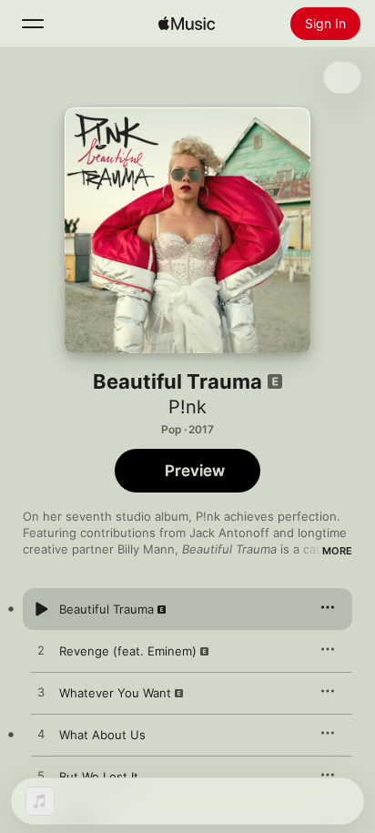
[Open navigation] (33, 24)
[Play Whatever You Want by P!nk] (41, 693)
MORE (337, 550)
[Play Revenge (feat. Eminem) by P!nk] (41, 651)
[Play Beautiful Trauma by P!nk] (41, 609)
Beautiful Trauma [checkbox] (106, 609)
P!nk (187, 407)
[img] (186, 23)
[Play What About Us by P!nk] (41, 734)
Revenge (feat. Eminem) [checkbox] (128, 651)
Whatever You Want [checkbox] (115, 693)
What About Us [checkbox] (102, 734)
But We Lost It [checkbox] (98, 776)
